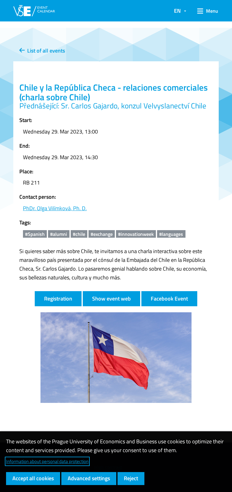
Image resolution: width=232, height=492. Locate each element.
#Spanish (35, 234)
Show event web (111, 298)
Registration (58, 298)
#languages (171, 234)
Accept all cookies (33, 478)
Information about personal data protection (47, 461)
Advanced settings (89, 478)
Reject (131, 478)
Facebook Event (169, 298)
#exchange (102, 234)
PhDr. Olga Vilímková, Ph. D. (55, 208)
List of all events (45, 51)
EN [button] (177, 11)
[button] (205, 11)
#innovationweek (136, 234)
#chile (79, 234)
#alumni (58, 234)
